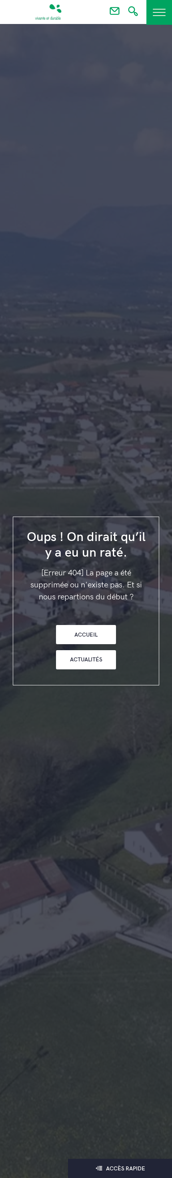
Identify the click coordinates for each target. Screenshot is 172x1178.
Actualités (86, 659)
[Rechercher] (133, 13)
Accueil (86, 634)
